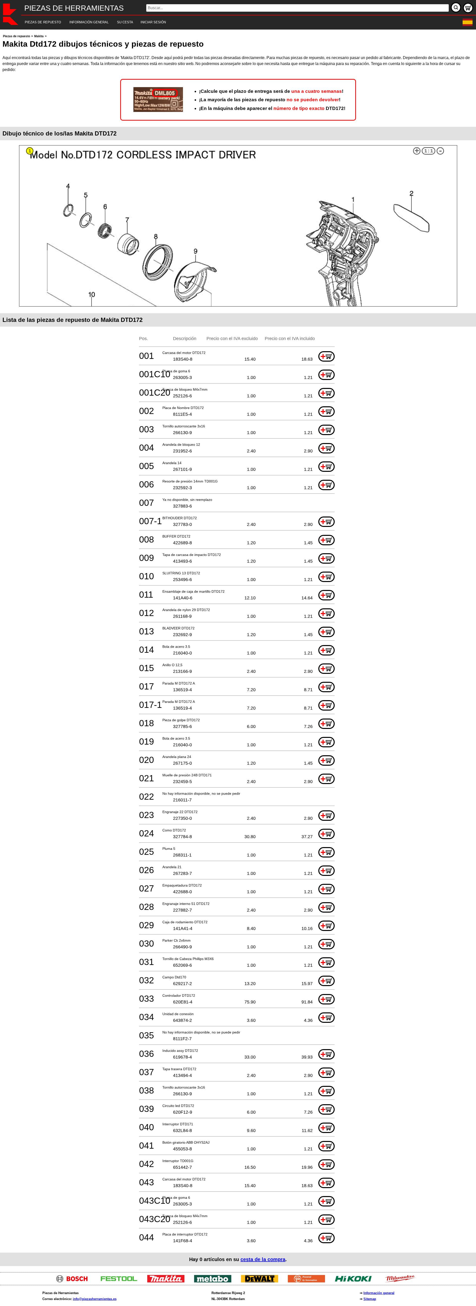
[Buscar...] (456, 7)
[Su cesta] (468, 8)
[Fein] (308, 1281)
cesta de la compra (262, 1259)
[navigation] (231, 22)
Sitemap (369, 1299)
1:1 (428, 151)
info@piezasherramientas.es (95, 1299)
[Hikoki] (355, 1281)
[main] (238, 649)
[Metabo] (215, 1281)
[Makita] (168, 1281)
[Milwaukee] (402, 1281)
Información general (378, 1293)
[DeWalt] (261, 1281)
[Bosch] (74, 1281)
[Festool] (121, 1281)
